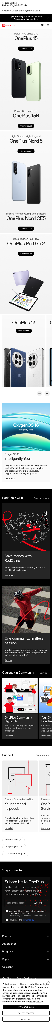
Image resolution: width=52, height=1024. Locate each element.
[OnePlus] (8, 25)
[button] (42, 25)
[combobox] (25, 903)
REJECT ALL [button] (26, 1019)
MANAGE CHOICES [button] (26, 1007)
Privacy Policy (35, 1002)
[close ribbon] (48, 18)
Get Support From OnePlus (20, 978)
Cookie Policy (27, 987)
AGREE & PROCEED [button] (26, 1013)
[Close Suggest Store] (48, 3)
